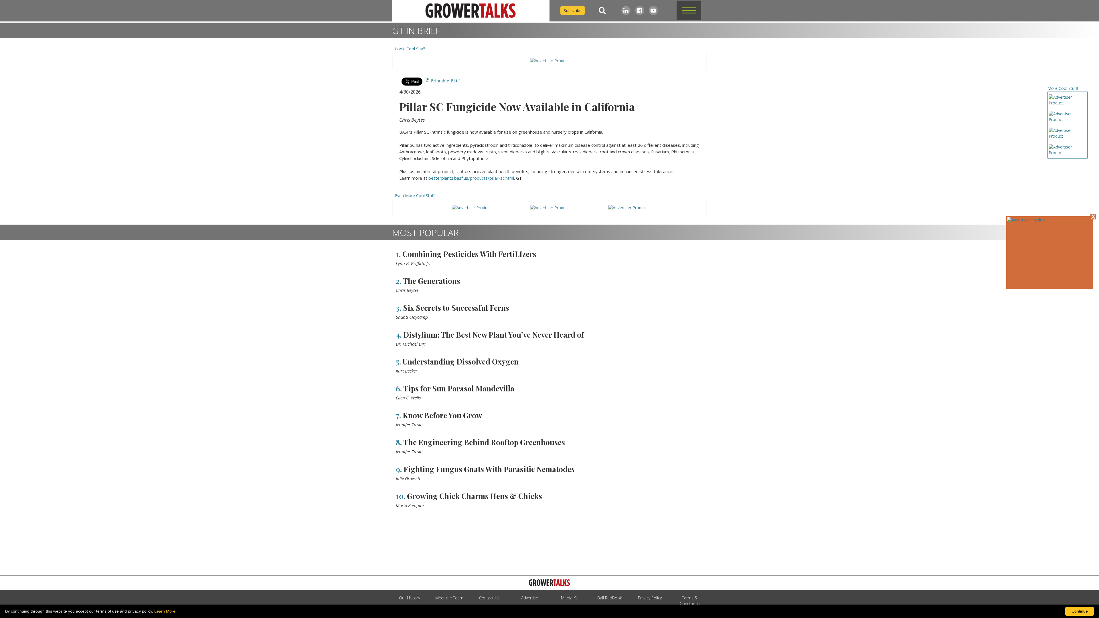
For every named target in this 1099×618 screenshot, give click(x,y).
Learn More (164, 611)
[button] (689, 10)
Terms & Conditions (690, 600)
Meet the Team (449, 598)
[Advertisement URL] (1026, 220)
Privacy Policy (650, 598)
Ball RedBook (609, 598)
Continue (1080, 611)
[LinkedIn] (625, 10)
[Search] (602, 10)
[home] (471, 11)
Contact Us (489, 598)
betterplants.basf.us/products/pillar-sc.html (471, 178)
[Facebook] (639, 10)
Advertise (529, 598)
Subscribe (573, 10)
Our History (409, 598)
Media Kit (569, 598)
